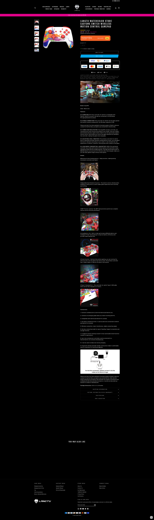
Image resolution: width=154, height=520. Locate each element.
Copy (107, 38)
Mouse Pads (49, 9)
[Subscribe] (95, 505)
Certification (80, 496)
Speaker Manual (59, 488)
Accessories (89, 9)
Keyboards (55, 6)
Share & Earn (102, 488)
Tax (35, 490)
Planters (87, 6)
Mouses (62, 6)
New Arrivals (46, 6)
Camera (108, 9)
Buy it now (99, 56)
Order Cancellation (38, 492)
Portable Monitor (99, 9)
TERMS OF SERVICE (82, 492)
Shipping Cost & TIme (39, 488)
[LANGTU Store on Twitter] (85, 508)
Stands (94, 6)
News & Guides (102, 486)
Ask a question (100, 398)
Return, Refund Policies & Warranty (100, 392)
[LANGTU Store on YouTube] (83, 508)
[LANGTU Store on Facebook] (80, 508)
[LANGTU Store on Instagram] (78, 508)
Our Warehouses (81, 490)
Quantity (83, 42)
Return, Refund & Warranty (40, 494)
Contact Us (80, 488)
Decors (100, 6)
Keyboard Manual (60, 486)
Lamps (67, 6)
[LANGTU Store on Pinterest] (87, 508)
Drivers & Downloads (60, 490)
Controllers (107, 6)
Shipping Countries (38, 486)
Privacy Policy (81, 494)
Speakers (56, 9)
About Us (80, 486)
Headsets (63, 9)
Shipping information (100, 389)
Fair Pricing (100, 395)
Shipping (82, 33)
